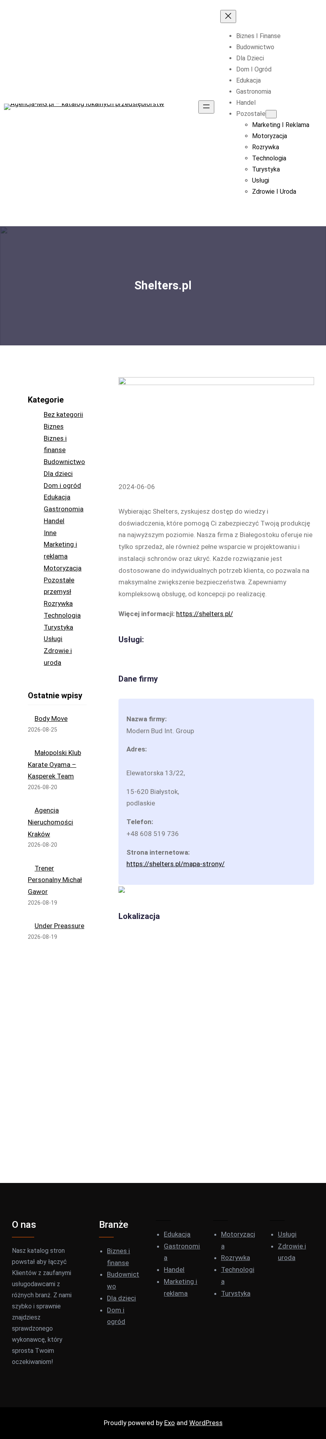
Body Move (51, 718)
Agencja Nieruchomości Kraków (50, 822)
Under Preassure (59, 926)
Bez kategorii (63, 414)
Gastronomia (63, 509)
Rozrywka (58, 603)
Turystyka (58, 627)
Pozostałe (59, 580)
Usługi (53, 639)
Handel (54, 521)
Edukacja (57, 497)
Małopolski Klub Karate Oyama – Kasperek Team (54, 764)
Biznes (54, 426)
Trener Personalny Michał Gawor (55, 880)
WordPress (206, 1423)
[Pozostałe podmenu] (271, 114)
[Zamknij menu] (228, 16)
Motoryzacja (63, 568)
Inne (50, 533)
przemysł (57, 591)
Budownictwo (64, 462)
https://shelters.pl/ (204, 614)
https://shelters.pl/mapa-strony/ (175, 864)
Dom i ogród (62, 485)
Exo (169, 1423)
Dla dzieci (58, 474)
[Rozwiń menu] (206, 107)
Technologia (62, 615)
